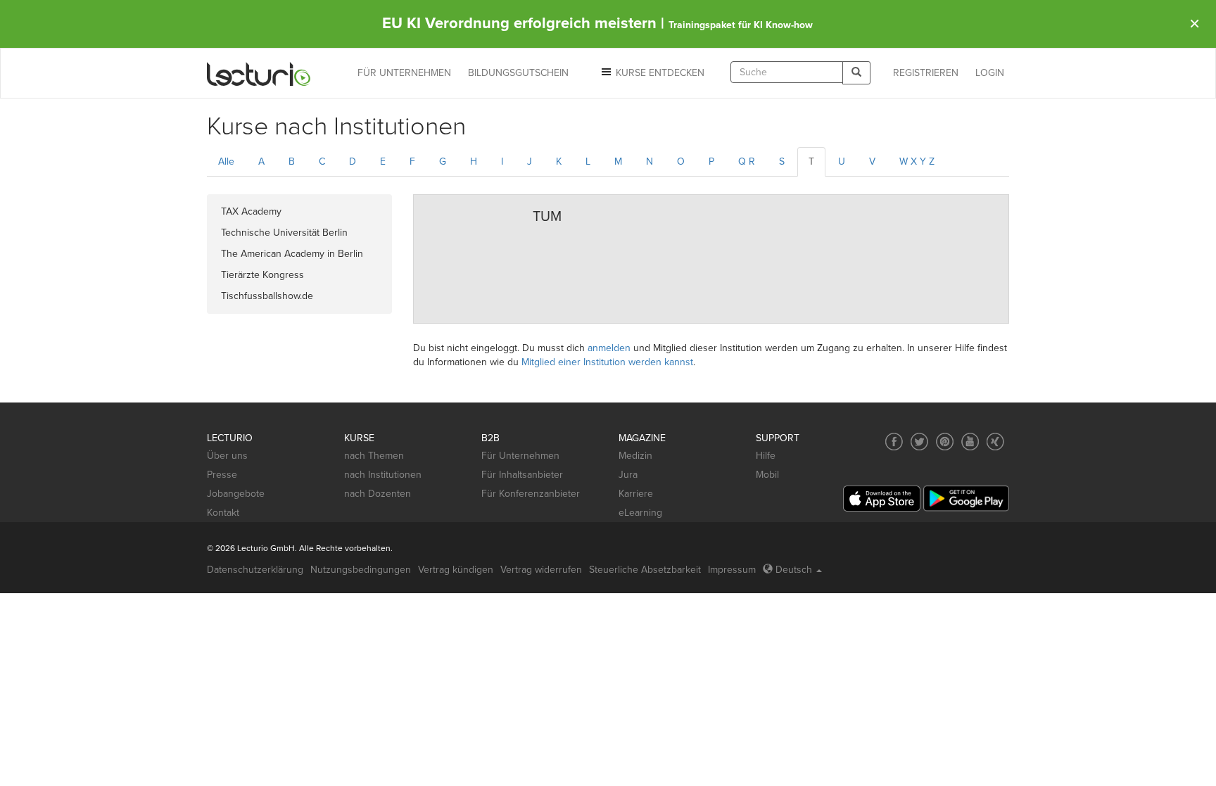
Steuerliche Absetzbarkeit (645, 570)
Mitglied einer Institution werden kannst (607, 362)
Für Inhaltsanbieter (522, 475)
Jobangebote (236, 494)
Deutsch (794, 570)
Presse (222, 475)
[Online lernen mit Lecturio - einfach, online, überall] (259, 74)
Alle (226, 161)
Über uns (227, 456)
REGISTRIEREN (925, 73)
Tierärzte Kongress (262, 275)
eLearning (640, 513)
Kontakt (223, 513)
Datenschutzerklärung (255, 570)
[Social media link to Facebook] (894, 441)
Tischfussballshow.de (267, 296)
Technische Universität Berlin (284, 233)
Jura (628, 475)
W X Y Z (917, 161)
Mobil (767, 475)
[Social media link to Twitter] (919, 441)
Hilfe (765, 456)
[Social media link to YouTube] (970, 441)
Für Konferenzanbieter (530, 494)
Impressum (732, 570)
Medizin (635, 456)
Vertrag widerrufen (541, 570)
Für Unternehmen (520, 456)
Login (989, 73)
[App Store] (881, 499)
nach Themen (374, 456)
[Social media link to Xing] (995, 441)
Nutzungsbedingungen (360, 570)
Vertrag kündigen (455, 570)
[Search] (856, 72)
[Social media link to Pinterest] (945, 441)
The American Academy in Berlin (292, 254)
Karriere (636, 494)
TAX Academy (251, 211)
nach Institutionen (383, 475)
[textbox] (786, 72)
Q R (746, 161)
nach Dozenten (377, 494)
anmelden (609, 348)
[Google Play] (966, 499)
